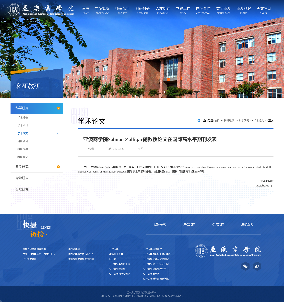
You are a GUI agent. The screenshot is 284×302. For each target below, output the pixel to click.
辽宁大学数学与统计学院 (156, 264)
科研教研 (142, 10)
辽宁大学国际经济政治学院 (157, 254)
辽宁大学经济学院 (152, 249)
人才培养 (163, 10)
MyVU (112, 259)
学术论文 (22, 133)
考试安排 (218, 224)
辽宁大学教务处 (117, 269)
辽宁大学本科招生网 (119, 264)
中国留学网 (74, 249)
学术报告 (22, 117)
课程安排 (189, 224)
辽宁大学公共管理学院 (154, 269)
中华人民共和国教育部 (34, 249)
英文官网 (264, 10)
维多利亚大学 (116, 254)
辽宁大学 (113, 249)
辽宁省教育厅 (29, 259)
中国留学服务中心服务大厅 (82, 254)
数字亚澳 (223, 10)
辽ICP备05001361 (174, 296)
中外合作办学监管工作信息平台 (39, 254)
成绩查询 (247, 224)
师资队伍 (122, 10)
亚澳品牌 (244, 10)
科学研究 (244, 120)
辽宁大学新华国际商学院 (156, 279)
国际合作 (203, 10)
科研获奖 (22, 157)
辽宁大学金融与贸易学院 (156, 259)
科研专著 (22, 149)
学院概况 (102, 10)
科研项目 (22, 141)
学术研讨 (22, 125)
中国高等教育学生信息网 (81, 259)
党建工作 (183, 10)
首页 (85, 10)
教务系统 (160, 224)
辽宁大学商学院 (151, 274)
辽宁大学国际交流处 (119, 274)
